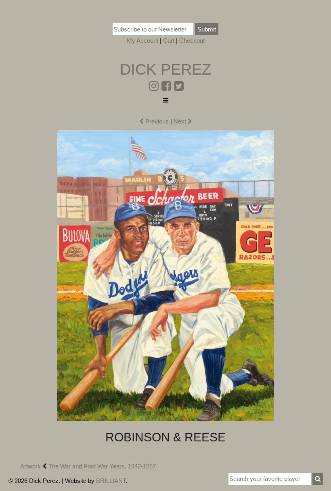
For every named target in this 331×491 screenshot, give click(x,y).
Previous (156, 121)
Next (181, 121)
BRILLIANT (111, 480)
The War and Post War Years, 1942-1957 (102, 466)
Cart (168, 40)
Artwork (30, 466)
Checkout (192, 40)
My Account (142, 40)
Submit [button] (206, 29)
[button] (317, 479)
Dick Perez (165, 69)
